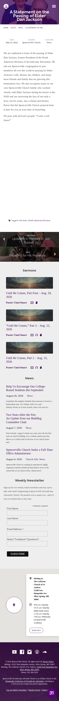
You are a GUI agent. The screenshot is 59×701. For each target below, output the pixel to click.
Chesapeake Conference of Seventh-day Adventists (24, 681)
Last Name (12, 518)
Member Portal (34, 690)
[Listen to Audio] (36, 335)
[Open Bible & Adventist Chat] (52, 693)
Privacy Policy (48, 662)
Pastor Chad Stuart (16, 302)
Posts (13, 28)
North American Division (39, 220)
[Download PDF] (36, 302)
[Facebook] (22, 652)
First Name (12, 508)
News (20, 28)
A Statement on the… (34, 28)
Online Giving (47, 690)
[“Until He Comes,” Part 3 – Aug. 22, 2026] (29, 319)
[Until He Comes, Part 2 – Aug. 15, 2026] (29, 351)
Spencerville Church (31, 42)
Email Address (15, 529)
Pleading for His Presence (27, 255)
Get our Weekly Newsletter (16, 690)
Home (6, 28)
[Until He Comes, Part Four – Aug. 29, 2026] (29, 287)
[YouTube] (14, 652)
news (25, 220)
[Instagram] (29, 652)
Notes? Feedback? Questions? (23, 539)
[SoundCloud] (44, 652)
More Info (36, 630)
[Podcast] (37, 652)
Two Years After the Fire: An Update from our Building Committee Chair (23, 418)
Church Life (32, 459)
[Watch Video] (32, 302)
